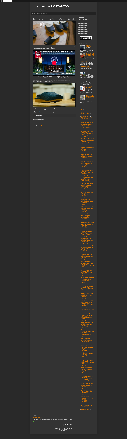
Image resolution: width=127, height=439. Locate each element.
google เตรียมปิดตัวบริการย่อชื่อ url (87, 390)
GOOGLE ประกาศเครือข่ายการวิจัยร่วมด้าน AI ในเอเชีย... (87, 223)
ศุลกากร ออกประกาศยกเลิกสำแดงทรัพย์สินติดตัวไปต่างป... (86, 406)
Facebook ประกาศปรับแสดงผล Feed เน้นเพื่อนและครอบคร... (87, 280)
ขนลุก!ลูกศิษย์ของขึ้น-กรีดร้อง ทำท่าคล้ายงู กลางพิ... (87, 200)
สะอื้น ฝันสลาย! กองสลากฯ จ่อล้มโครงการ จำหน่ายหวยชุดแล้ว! (86, 67)
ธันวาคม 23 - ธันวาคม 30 (85, 113)
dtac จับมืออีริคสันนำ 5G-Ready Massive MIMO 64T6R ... (86, 218)
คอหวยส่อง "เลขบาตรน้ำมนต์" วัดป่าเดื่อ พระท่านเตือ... (87, 143)
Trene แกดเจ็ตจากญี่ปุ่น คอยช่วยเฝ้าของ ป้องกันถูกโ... (87, 291)
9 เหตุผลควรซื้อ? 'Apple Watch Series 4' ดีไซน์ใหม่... (86, 180)
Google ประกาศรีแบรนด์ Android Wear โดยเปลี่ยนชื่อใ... (86, 368)
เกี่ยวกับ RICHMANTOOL (42, 13)
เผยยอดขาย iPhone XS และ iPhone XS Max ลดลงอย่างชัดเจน (87, 186)
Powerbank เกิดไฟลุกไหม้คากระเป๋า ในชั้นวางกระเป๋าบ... (87, 343)
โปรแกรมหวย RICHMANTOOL (51, 6)
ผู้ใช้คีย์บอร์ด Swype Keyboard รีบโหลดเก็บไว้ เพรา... (86, 339)
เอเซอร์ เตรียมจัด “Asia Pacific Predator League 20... (86, 216)
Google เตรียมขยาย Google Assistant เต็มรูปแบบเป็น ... (86, 334)
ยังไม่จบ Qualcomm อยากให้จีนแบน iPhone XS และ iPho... (87, 125)
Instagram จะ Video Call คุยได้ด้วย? (87, 352)
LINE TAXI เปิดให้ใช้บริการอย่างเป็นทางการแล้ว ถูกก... (87, 394)
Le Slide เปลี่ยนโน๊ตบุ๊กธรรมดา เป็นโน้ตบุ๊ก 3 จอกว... (87, 361)
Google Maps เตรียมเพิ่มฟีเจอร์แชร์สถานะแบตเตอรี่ (87, 173)
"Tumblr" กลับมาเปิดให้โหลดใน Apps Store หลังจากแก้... (87, 120)
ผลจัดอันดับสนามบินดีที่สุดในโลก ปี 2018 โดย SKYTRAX (86, 381)
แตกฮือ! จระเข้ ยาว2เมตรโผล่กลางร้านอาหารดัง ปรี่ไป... (87, 197)
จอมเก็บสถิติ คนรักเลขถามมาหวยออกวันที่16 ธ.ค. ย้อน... (87, 211)
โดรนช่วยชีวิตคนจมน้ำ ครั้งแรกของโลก (87, 309)
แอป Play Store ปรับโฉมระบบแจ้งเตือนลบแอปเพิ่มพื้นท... (86, 303)
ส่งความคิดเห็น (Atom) (41, 125)
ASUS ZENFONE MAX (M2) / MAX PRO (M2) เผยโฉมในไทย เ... (87, 220)
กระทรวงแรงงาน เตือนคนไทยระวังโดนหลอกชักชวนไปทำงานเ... (87, 307)
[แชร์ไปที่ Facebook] (40, 115)
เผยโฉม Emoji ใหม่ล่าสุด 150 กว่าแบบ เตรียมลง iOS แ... (87, 323)
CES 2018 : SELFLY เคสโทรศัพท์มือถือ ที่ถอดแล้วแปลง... (87, 273)
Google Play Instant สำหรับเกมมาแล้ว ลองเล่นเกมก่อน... (87, 374)
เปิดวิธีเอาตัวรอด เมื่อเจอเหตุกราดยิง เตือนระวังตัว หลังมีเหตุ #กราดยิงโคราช (90, 96)
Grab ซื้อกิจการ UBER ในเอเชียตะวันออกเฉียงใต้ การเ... (87, 384)
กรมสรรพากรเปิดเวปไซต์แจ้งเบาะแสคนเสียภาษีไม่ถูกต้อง (87, 264)
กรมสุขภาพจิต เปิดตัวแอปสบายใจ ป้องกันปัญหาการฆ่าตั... (86, 336)
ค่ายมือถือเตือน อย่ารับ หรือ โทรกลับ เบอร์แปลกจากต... (87, 403)
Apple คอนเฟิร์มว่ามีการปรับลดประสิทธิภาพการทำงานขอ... (86, 239)
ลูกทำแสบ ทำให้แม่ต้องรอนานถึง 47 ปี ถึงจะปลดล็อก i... (87, 365)
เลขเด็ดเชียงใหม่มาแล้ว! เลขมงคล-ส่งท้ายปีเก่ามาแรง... (87, 204)
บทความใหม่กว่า (36, 124)
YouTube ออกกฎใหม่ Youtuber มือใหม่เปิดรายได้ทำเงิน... (87, 287)
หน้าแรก (33, 13)
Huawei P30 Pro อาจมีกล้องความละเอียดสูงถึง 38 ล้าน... (86, 229)
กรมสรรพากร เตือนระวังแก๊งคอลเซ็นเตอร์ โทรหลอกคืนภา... (86, 320)
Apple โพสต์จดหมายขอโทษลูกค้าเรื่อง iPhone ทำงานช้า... (87, 262)
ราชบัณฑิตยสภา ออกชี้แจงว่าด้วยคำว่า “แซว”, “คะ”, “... (87, 370)
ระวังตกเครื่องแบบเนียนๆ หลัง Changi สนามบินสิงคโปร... (87, 255)
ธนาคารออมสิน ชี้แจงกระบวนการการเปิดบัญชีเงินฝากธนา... (87, 282)
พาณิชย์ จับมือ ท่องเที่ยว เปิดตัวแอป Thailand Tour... (86, 372)
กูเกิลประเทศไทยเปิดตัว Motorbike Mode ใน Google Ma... (87, 175)
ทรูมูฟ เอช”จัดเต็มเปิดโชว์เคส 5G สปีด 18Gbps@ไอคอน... (87, 164)
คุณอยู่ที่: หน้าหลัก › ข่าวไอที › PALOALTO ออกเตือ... (85, 329)
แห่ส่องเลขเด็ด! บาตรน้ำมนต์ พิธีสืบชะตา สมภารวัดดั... (86, 190)
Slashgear (39, 111)
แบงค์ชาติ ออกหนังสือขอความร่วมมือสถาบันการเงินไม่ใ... (87, 327)
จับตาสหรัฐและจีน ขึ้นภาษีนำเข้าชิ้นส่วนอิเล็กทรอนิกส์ (87, 386)
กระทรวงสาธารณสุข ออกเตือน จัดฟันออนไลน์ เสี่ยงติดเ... (87, 284)
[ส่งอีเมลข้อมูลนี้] (36, 115)
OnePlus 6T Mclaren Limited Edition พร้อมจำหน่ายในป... (86, 127)
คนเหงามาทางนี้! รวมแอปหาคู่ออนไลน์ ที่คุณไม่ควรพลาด (87, 123)
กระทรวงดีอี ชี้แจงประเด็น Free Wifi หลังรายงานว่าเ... (87, 358)
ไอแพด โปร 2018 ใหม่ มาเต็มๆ (86, 181)
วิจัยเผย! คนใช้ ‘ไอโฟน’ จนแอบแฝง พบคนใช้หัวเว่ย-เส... (87, 166)
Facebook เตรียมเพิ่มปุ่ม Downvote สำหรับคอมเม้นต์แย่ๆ (87, 325)
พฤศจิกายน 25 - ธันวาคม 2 (85, 409)
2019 (81, 109)
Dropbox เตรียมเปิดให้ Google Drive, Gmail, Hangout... (87, 354)
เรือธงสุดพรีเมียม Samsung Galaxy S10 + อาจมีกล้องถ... (87, 184)
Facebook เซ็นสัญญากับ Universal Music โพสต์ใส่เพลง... (87, 236)
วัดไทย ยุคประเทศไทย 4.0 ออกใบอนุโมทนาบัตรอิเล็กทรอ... (87, 245)
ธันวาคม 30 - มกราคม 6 (85, 112)
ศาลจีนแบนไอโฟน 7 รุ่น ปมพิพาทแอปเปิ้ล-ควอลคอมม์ (87, 157)
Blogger (68, 430)
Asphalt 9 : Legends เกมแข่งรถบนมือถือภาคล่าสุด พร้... (87, 350)
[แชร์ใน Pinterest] (41, 115)
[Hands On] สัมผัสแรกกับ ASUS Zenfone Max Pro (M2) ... (86, 234)
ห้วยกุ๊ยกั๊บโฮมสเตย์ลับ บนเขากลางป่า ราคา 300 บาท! (90, 73)
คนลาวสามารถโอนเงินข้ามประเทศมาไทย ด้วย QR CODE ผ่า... (87, 379)
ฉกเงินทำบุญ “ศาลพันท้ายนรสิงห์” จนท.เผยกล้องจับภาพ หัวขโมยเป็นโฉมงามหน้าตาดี (90, 55)
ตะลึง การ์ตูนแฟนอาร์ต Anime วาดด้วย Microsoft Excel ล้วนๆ (89, 87)
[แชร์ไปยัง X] (38, 115)
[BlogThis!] (37, 115)
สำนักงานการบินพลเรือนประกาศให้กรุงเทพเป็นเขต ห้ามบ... (86, 341)
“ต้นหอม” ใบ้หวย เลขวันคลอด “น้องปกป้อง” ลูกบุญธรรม (87, 145)
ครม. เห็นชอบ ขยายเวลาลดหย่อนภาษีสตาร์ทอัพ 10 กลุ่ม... (87, 248)
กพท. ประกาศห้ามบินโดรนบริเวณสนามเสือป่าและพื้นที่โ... (87, 318)
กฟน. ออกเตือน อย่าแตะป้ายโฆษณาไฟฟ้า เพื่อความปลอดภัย (87, 243)
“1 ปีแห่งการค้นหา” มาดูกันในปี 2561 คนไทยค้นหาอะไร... (87, 227)
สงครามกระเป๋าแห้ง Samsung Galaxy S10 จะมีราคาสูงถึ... (87, 118)
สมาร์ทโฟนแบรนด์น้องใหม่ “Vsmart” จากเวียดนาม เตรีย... (87, 168)
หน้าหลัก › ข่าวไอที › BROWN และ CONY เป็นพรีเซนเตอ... (86, 345)
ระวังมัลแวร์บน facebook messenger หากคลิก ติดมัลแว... (87, 252)
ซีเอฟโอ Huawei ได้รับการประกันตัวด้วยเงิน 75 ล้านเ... (87, 225)
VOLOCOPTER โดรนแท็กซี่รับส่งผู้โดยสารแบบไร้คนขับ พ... (86, 271)
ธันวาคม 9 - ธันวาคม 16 (85, 116)
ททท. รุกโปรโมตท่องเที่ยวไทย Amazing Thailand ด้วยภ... (87, 396)
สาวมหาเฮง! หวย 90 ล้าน (85, 61)
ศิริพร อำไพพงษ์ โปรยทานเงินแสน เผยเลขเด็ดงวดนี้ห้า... (87, 202)
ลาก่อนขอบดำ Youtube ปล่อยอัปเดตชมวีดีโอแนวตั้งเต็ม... (87, 241)
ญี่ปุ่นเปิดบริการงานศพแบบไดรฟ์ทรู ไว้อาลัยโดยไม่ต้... (86, 250)
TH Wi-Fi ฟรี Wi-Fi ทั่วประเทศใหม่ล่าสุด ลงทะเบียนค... (86, 392)
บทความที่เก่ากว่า (72, 124)
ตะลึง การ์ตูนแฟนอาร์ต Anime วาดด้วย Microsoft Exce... (87, 311)
